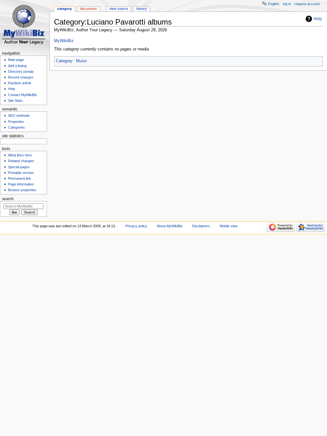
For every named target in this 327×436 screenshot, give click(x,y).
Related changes (21, 161)
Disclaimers (201, 226)
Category (64, 61)
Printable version (21, 173)
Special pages (19, 167)
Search (8, 199)
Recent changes (21, 77)
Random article (19, 83)
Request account (307, 4)
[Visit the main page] (24, 24)
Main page (16, 60)
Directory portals (21, 71)
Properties (16, 122)
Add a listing (17, 66)
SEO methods (19, 115)
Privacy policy (136, 226)
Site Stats (15, 100)
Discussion (88, 9)
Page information (21, 184)
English (273, 4)
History (141, 9)
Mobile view (229, 226)
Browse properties (22, 190)
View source (118, 9)
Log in (287, 4)
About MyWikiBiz (170, 226)
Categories (16, 127)
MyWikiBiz (64, 41)
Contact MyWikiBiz (22, 95)
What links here (20, 155)
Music (81, 61)
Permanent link (19, 178)
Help (318, 19)
